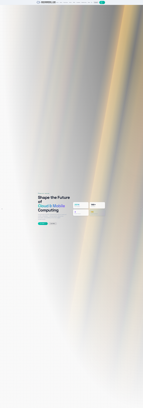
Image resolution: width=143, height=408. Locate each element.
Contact (96, 2)
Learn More (52, 223)
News (89, 2)
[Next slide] (141, 209)
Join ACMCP (42, 223)
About (61, 2)
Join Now (102, 2)
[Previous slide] (2, 209)
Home (57, 2)
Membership (84, 2)
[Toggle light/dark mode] (92, 2)
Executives (66, 2)
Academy (78, 2)
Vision (70, 2)
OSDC (74, 2)
